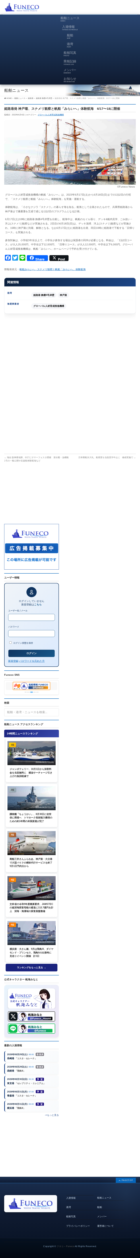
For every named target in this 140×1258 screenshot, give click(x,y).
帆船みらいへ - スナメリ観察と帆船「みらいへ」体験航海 (53, 269)
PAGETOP (127, 1180)
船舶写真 (71, 1216)
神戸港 (63, 295)
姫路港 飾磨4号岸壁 (43, 295)
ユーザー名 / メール (18, 610)
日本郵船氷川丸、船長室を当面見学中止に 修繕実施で (107, 457)
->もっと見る (52, 1115)
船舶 (99, 1207)
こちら (38, 604)
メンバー (102, 1216)
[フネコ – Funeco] (22, 7)
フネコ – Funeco (65, 1246)
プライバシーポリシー (78, 1226)
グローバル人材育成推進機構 (51, 115)
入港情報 (71, 1198)
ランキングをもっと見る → (31, 967)
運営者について (105, 1226)
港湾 (68, 1207)
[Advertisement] (93, 8)
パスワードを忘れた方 (32, 660)
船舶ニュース (104, 1197)
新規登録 (13, 660)
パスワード (13, 626)
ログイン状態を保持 (23, 643)
